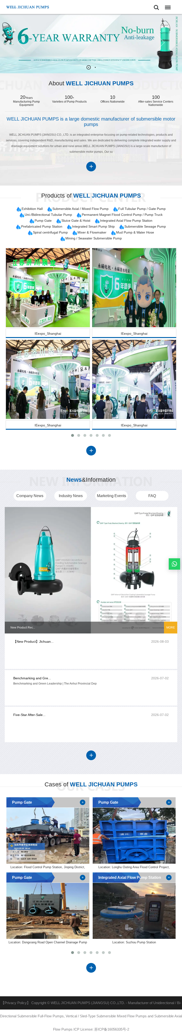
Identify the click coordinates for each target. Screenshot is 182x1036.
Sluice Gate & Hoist (75, 220)
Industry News (71, 496)
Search (156, 4)
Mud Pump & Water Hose (135, 232)
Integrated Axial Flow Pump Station (126, 220)
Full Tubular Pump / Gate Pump (142, 209)
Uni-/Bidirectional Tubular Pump (48, 215)
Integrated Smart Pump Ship (93, 226)
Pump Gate (43, 220)
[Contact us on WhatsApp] (174, 564)
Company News (29, 496)
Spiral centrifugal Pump (50, 232)
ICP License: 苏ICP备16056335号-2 (101, 1029)
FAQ (152, 496)
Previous (26, 42)
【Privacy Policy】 (15, 1003)
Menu (167, 4)
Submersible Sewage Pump (145, 226)
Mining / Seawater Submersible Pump (93, 238)
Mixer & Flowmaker (91, 232)
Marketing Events (111, 496)
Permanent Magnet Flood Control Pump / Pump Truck (122, 215)
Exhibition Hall (32, 209)
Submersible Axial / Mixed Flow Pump (80, 209)
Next (156, 42)
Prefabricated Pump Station (41, 226)
